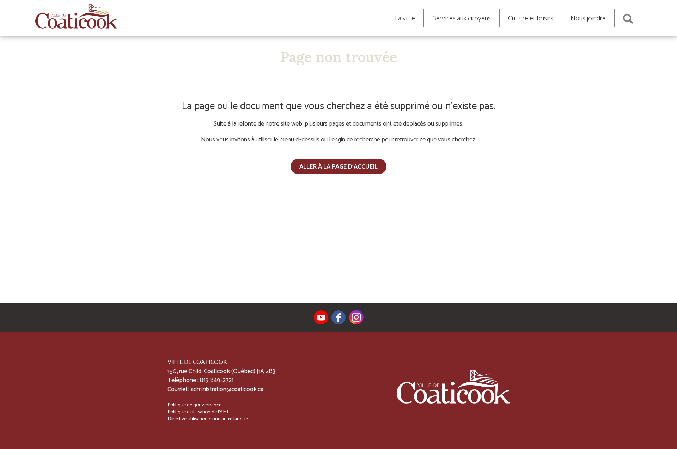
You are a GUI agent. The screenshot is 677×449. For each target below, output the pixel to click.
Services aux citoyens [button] (461, 18)
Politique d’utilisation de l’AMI (197, 412)
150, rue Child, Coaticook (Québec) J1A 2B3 (221, 371)
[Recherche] (628, 16)
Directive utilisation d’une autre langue (207, 419)
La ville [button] (405, 18)
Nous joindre (588, 18)
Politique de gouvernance (194, 405)
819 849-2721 (216, 380)
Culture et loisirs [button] (530, 18)
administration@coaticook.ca (227, 389)
